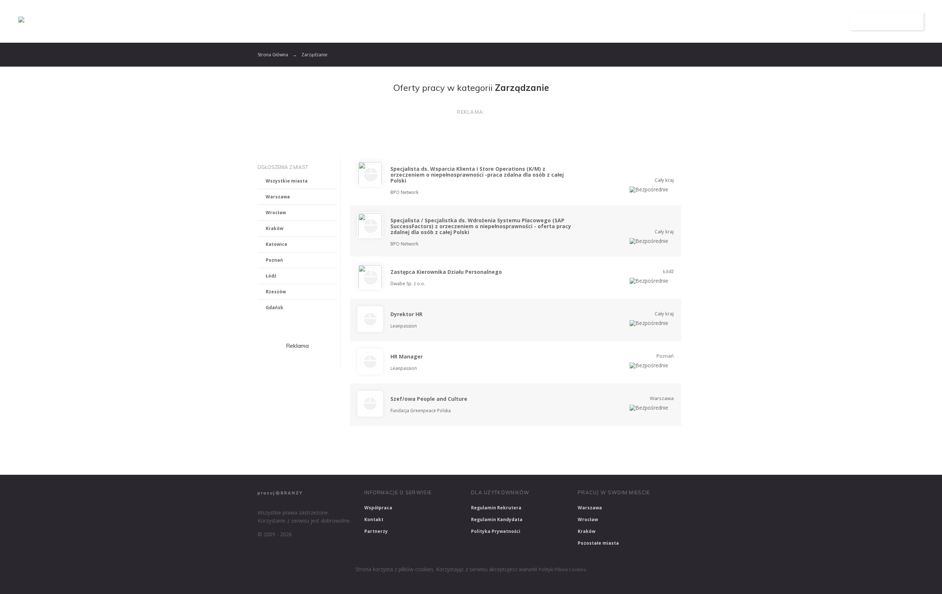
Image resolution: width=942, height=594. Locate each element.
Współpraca (378, 508)
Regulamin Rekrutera (496, 508)
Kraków (274, 228)
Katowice (276, 244)
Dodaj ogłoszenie (887, 21)
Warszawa (278, 197)
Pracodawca (770, 21)
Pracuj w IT (368, 459)
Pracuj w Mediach (581, 459)
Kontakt (373, 519)
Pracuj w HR (531, 459)
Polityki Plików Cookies (562, 569)
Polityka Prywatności (495, 531)
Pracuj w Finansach (479, 459)
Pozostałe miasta (598, 543)
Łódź (271, 276)
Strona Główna (273, 55)
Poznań (274, 260)
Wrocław (276, 212)
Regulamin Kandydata (497, 519)
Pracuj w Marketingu (641, 459)
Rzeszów (276, 292)
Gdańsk (274, 307)
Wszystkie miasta (287, 181)
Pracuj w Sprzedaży (419, 459)
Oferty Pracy (716, 21)
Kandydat (819, 21)
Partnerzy (376, 531)
